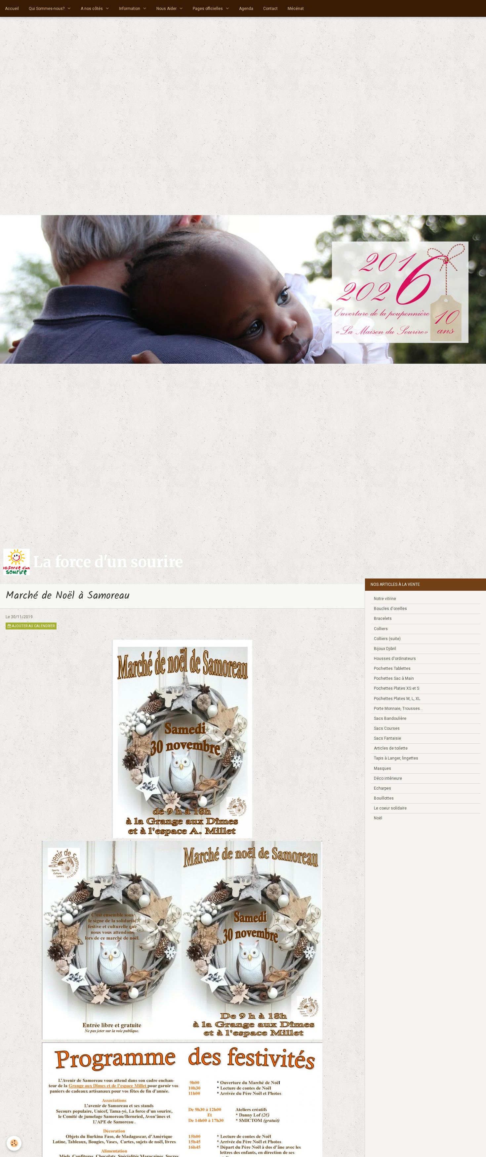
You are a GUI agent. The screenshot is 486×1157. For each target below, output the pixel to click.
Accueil (12, 8)
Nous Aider (167, 8)
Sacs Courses (387, 728)
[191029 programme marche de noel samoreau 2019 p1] (182, 940)
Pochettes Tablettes (392, 668)
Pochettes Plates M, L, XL (397, 698)
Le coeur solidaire (390, 808)
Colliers (381, 628)
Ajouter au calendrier (33, 626)
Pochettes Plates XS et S (396, 688)
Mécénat (296, 8)
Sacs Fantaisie (387, 738)
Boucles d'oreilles (390, 608)
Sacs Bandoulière (390, 718)
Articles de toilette (391, 748)
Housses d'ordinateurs (395, 658)
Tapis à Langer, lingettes (396, 758)
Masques (382, 768)
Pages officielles (208, 8)
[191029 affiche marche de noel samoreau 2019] (182, 739)
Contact (270, 8)
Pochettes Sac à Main (394, 678)
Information (130, 8)
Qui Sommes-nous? (47, 8)
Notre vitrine (385, 598)
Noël (378, 818)
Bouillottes (384, 798)
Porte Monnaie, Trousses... (398, 708)
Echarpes (382, 788)
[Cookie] (14, 1143)
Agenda (246, 8)
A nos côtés (92, 8)
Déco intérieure (388, 778)
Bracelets (383, 618)
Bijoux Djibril (385, 648)
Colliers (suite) (387, 638)
